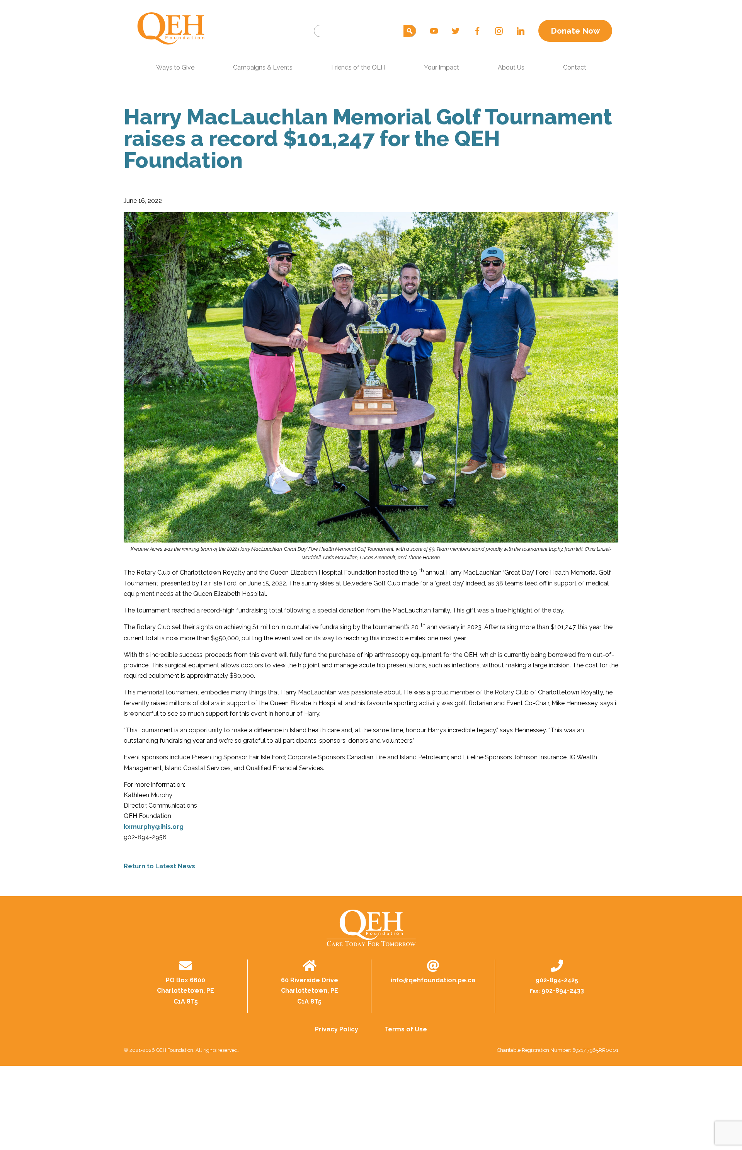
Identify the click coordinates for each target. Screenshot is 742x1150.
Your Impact (441, 67)
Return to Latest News (159, 866)
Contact (574, 67)
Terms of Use (406, 1029)
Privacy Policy (336, 1029)
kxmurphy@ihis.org (154, 826)
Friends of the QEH (358, 67)
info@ (433, 980)
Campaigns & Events (263, 67)
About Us (511, 67)
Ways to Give (175, 67)
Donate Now (575, 31)
